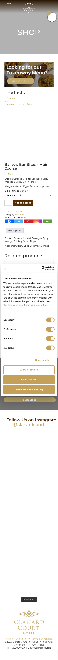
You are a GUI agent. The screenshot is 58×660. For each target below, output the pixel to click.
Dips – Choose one (16, 191)
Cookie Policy (23, 638)
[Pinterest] (28, 221)
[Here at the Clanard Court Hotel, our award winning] (29, 512)
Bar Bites (20, 214)
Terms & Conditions (42, 638)
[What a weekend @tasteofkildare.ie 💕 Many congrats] (29, 479)
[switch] (50, 329)
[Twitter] (18, 221)
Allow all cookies (29, 369)
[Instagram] (37, 221)
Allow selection (29, 379)
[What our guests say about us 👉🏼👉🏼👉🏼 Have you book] (29, 445)
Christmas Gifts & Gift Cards (18, 104)
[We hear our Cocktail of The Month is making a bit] (29, 579)
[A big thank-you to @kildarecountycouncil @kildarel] (29, 545)
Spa (6, 101)
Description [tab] (14, 230)
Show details (42, 360)
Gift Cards (9, 98)
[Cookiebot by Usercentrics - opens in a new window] (42, 268)
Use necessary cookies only (29, 389)
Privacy (10, 638)
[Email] (47, 221)
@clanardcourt (29, 424)
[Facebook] (9, 221)
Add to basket (23, 202)
